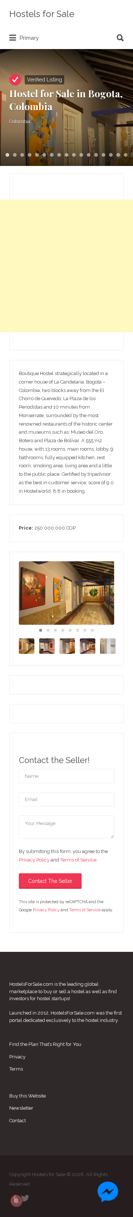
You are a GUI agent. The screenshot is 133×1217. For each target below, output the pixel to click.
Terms (16, 1069)
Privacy (17, 1057)
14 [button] (103, 155)
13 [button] (96, 155)
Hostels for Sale (41, 13)
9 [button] (66, 155)
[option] (66, 593)
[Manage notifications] (16, 1201)
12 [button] (89, 155)
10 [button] (74, 155)
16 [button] (118, 155)
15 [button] (111, 155)
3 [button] (22, 155)
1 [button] (7, 155)
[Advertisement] (66, 266)
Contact (17, 1120)
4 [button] (29, 155)
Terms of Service (78, 860)
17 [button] (125, 155)
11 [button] (81, 155)
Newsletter (21, 1108)
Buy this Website (27, 1096)
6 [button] (44, 155)
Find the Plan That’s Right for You (45, 1044)
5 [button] (37, 155)
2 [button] (15, 155)
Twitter (25, 1198)
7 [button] (52, 155)
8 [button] (59, 155)
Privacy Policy (34, 860)
